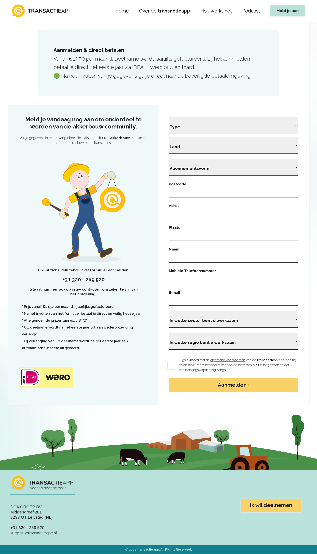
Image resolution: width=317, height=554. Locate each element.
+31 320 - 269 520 (84, 279)
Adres (174, 205)
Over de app (164, 11)
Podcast (251, 11)
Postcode (177, 184)
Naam (174, 249)
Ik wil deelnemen (271, 505)
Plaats (174, 227)
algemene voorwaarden (227, 360)
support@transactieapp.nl (33, 533)
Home (122, 11)
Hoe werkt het (216, 11)
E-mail (174, 292)
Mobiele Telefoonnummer (192, 271)
